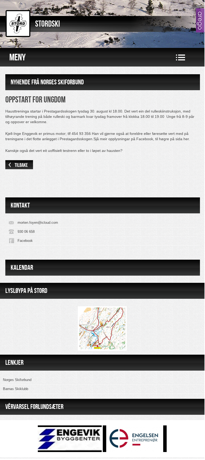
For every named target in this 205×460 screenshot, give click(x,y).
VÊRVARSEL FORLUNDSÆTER (34, 407)
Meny (17, 57)
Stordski (47, 24)
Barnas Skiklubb (15, 389)
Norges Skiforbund (17, 380)
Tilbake (21, 165)
